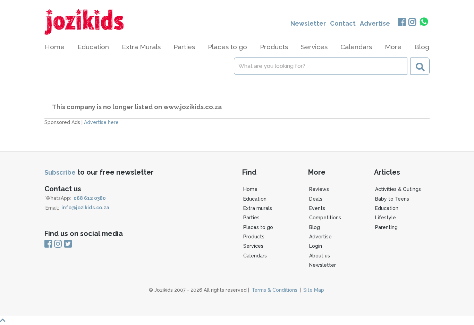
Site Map (313, 290)
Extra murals (257, 208)
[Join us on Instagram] (412, 23)
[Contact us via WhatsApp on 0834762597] (424, 22)
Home (55, 47)
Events (317, 208)
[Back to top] (237, 320)
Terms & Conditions (274, 290)
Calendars (356, 47)
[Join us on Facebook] (401, 23)
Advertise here (101, 122)
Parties (251, 217)
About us (319, 255)
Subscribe (60, 172)
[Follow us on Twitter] (68, 244)
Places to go (258, 227)
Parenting (386, 227)
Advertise (375, 23)
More (393, 47)
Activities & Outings (398, 189)
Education (254, 199)
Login (315, 246)
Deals (315, 199)
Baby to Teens (392, 199)
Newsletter (308, 23)
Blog (421, 47)
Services (253, 246)
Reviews (319, 189)
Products (253, 236)
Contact (343, 23)
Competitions (325, 217)
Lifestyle (385, 217)
